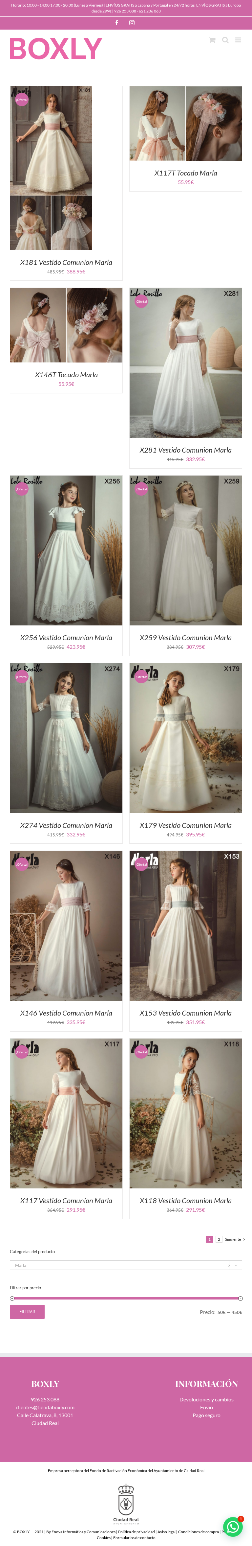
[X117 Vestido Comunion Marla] (66, 1042)
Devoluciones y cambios (206, 1399)
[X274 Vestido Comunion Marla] (66, 667)
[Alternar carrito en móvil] (212, 39)
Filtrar (27, 1312)
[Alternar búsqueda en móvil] (225, 39)
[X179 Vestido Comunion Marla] (186, 667)
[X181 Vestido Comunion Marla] (51, 90)
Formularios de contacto (134, 1537)
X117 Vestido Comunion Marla (66, 1200)
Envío (206, 1407)
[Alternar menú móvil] (238, 39)
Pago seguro (206, 1415)
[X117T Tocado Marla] (186, 90)
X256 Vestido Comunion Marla (66, 637)
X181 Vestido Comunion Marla (66, 262)
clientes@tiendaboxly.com (45, 1407)
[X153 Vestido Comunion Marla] (186, 855)
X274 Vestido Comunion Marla (66, 825)
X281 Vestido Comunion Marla (186, 449)
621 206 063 (150, 11)
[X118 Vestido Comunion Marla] (186, 1042)
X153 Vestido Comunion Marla (186, 1012)
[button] (233, 1527)
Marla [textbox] (123, 1265)
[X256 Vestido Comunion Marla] (66, 479)
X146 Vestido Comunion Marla (66, 1012)
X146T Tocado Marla (66, 374)
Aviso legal (167, 1531)
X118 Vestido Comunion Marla (186, 1200)
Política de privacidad (136, 1531)
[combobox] (126, 1265)
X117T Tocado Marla (186, 172)
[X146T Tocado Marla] (66, 292)
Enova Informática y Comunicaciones (84, 1531)
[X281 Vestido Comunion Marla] (186, 292)
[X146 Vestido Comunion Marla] (66, 855)
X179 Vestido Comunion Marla (186, 825)
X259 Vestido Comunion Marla (186, 637)
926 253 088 (125, 11)
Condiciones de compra (198, 1531)
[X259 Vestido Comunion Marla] (186, 479)
